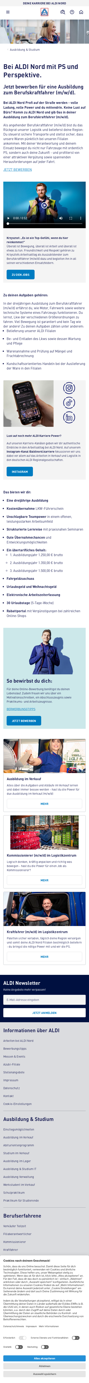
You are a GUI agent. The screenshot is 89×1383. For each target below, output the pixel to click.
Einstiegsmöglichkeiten (18, 1129)
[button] (7, 13)
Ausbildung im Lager (17, 1161)
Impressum (10, 1080)
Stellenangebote (13, 1072)
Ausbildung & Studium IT (19, 1169)
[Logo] (44, 12)
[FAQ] (72, 12)
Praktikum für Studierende (21, 1200)
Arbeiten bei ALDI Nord (18, 1040)
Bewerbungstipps (14, 1048)
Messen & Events (14, 1056)
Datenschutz (11, 1088)
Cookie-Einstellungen (17, 1104)
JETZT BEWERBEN (17, 169)
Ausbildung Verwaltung (18, 1177)
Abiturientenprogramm (18, 1145)
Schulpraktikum (14, 1192)
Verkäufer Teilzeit (14, 1226)
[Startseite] (81, 12)
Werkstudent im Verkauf (19, 1184)
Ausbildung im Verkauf (18, 1137)
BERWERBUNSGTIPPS (21, 709)
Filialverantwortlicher (17, 1234)
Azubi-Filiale (11, 1064)
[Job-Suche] (62, 12)
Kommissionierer (14, 1242)
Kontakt (8, 1096)
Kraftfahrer (10, 1250)
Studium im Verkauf (16, 1153)
